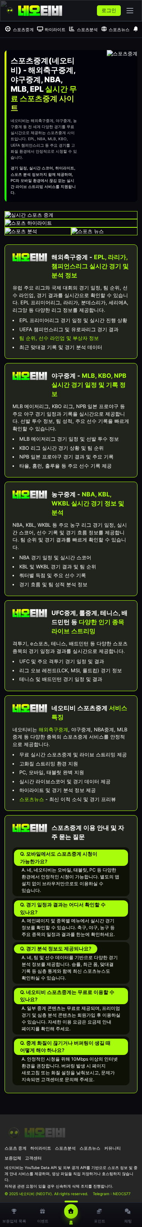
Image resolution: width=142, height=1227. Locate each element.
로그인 (108, 10)
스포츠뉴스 (119, 29)
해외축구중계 (53, 729)
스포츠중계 (23, 29)
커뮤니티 (112, 1148)
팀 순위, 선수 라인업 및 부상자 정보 (59, 338)
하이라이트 (55, 29)
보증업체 (13, 1158)
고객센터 (33, 1158)
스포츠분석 (87, 29)
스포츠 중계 (16, 1148)
